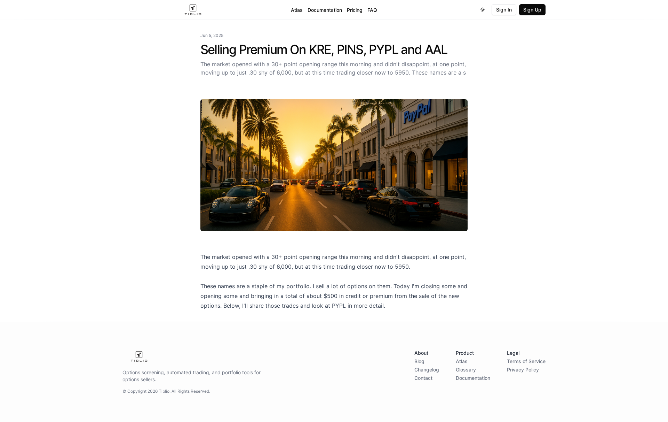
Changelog (426, 370)
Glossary (466, 370)
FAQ (372, 10)
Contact (423, 378)
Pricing (355, 10)
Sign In (504, 10)
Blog (419, 361)
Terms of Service (526, 361)
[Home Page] (192, 10)
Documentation (325, 10)
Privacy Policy (523, 370)
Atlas (297, 10)
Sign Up (532, 10)
